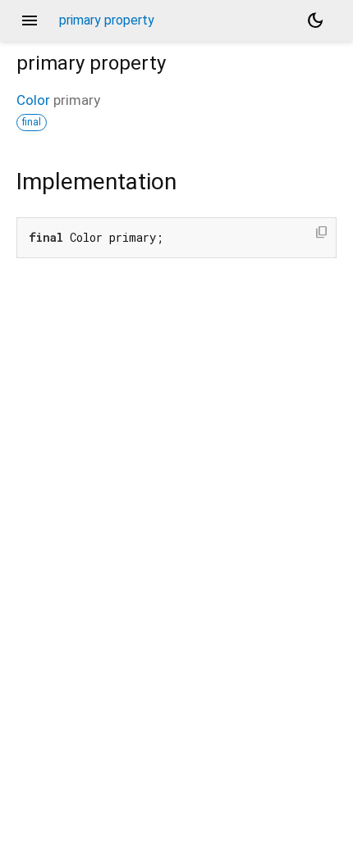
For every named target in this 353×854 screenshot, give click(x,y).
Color (33, 100)
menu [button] (29, 20)
